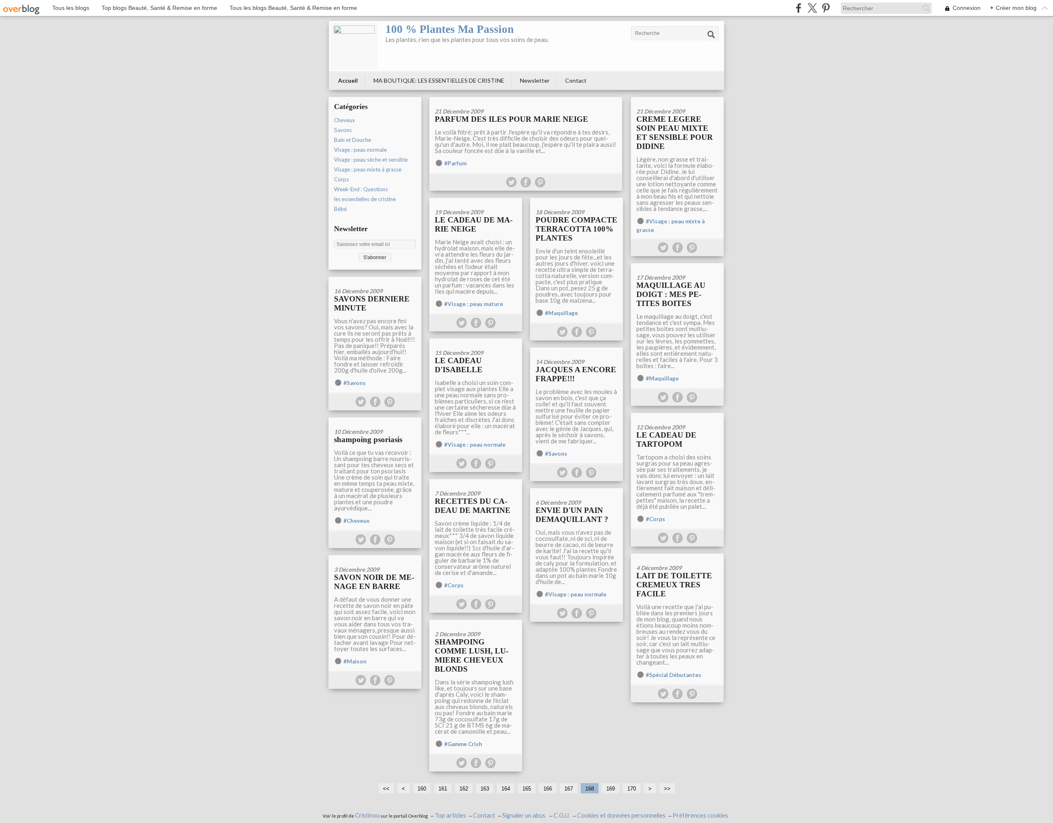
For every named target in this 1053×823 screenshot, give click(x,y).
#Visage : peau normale (475, 444)
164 (505, 789)
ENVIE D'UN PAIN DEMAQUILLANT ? (572, 515)
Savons (343, 130)
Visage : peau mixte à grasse (367, 169)
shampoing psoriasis (368, 439)
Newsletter (535, 80)
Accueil (348, 80)
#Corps (655, 519)
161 (442, 789)
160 (421, 789)
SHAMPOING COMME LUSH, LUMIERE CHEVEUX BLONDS (471, 655)
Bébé (340, 209)
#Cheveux (356, 520)
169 (610, 789)
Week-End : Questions (361, 189)
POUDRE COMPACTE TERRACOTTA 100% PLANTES (576, 229)
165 (526, 789)
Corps (341, 179)
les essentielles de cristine (365, 199)
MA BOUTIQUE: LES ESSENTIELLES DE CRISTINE (438, 80)
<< (386, 789)
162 (463, 789)
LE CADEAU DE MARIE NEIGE (474, 224)
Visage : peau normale (360, 149)
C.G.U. (562, 815)
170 (631, 789)
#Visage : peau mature (473, 304)
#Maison (354, 661)
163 (484, 789)
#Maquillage (561, 313)
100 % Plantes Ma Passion (449, 29)
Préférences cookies (700, 815)
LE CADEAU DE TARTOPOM (666, 439)
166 (547, 789)
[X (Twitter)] (812, 8)
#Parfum (455, 163)
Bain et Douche (352, 140)
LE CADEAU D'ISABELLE (458, 365)
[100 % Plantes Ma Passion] (354, 46)
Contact (576, 80)
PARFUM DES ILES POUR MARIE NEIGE (511, 119)
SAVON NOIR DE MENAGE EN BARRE (374, 582)
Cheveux (344, 120)
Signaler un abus (524, 815)
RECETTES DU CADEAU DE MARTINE (472, 506)
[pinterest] (826, 8)
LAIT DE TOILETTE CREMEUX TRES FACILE (674, 584)
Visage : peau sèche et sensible (371, 159)
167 (568, 789)
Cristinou (367, 815)
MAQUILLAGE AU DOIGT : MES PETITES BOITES (670, 294)
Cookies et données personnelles (621, 815)
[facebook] (798, 8)
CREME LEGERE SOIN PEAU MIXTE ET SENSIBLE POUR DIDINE (674, 133)
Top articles (450, 815)
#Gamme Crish (463, 744)
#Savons (354, 383)
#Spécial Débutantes (673, 675)
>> (667, 789)
